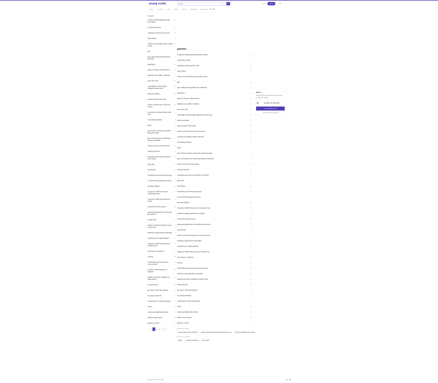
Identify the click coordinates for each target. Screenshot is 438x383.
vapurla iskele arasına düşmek (187, 332)
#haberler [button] (193, 9)
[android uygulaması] (211, 9)
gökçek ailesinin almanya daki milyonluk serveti (216, 332)
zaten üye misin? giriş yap (270, 113)
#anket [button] (184, 9)
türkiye (180, 340)
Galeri (177, 9)
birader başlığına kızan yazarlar (245, 332)
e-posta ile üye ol (270, 108)
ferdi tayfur (205, 340)
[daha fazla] (280, 3)
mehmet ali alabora (192, 340)
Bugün (151, 9)
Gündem (160, 9)
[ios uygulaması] (213, 9)
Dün (168, 9)
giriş (264, 4)
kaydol (271, 4)
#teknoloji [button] (204, 9)
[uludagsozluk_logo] (157, 3)
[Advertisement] (234, 29)
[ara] (228, 3)
